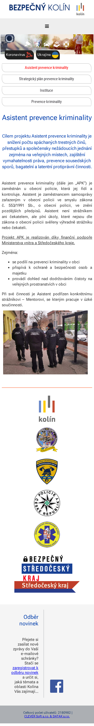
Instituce (46, 90)
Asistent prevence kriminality (46, 67)
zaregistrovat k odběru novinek (24, 670)
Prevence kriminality (46, 101)
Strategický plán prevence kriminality (46, 79)
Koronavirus (16, 55)
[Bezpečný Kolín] (39, 7)
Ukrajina (44, 55)
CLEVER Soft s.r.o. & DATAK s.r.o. (47, 716)
